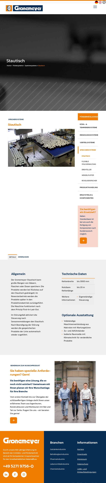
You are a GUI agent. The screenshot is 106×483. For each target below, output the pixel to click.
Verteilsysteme (87, 142)
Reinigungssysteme (89, 134)
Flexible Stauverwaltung (89, 162)
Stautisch (41, 65)
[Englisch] (100, 2)
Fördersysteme (18, 65)
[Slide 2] (44, 160)
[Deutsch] (96, 2)
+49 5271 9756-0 (18, 466)
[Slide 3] (48, 160)
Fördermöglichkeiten (89, 116)
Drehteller (86, 169)
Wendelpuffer (88, 175)
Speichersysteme (30, 65)
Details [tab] (12, 257)
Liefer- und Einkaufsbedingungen (86, 470)
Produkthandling (89, 187)
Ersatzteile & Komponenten (86, 196)
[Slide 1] (39, 160)
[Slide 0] (34, 160)
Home (9, 65)
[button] (10, 148)
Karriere (80, 449)
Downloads (82, 454)
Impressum (82, 459)
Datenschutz (82, 463)
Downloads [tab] (23, 257)
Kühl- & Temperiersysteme (88, 126)
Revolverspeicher (89, 180)
